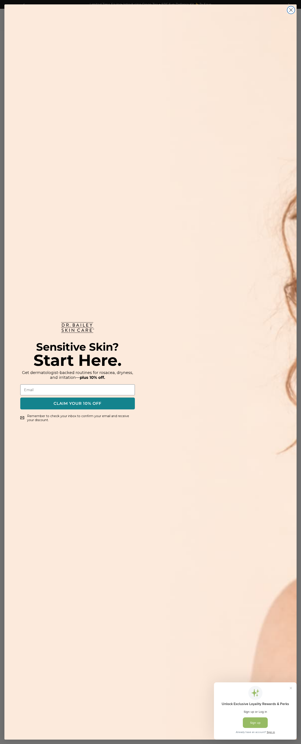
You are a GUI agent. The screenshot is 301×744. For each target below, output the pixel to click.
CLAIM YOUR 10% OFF (77, 403)
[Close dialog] (291, 10)
